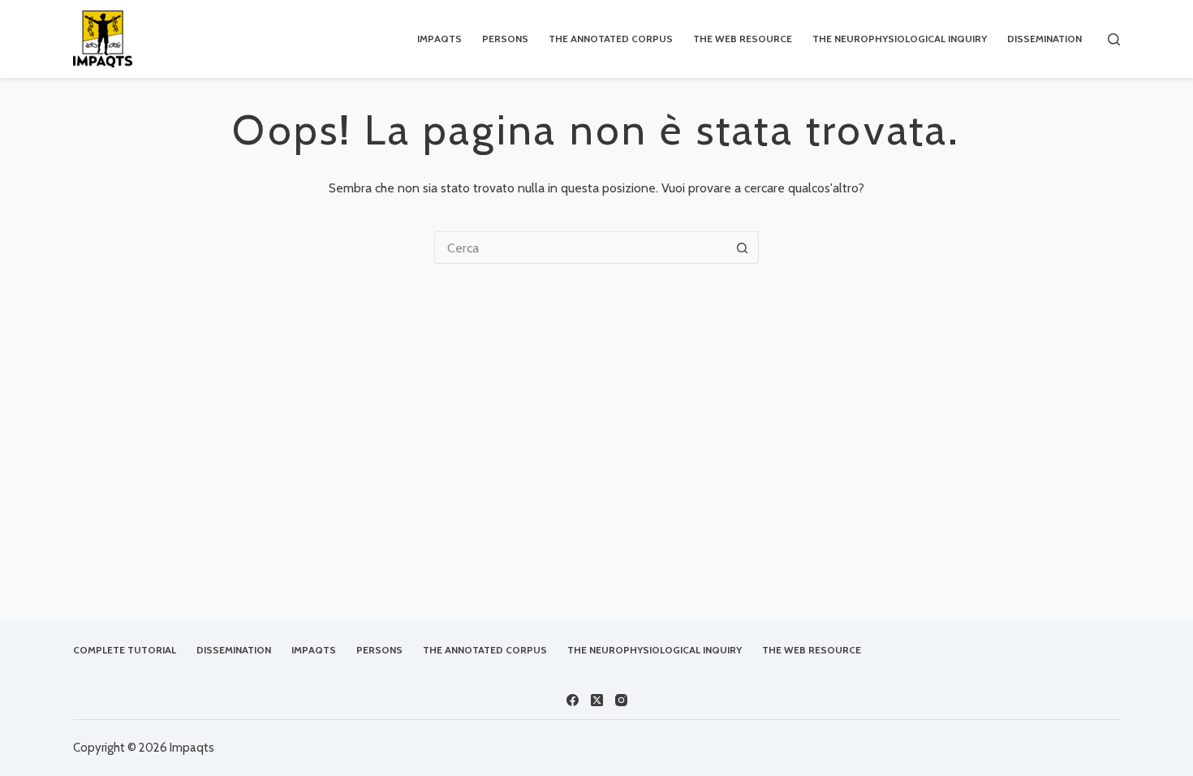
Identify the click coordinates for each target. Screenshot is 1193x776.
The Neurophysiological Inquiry (899, 38)
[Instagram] (621, 700)
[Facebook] (572, 700)
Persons (505, 38)
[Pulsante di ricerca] (742, 247)
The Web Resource (742, 38)
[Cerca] (1114, 39)
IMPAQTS (439, 38)
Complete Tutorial (124, 650)
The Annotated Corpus (611, 38)
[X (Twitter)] (597, 700)
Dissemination (1044, 38)
